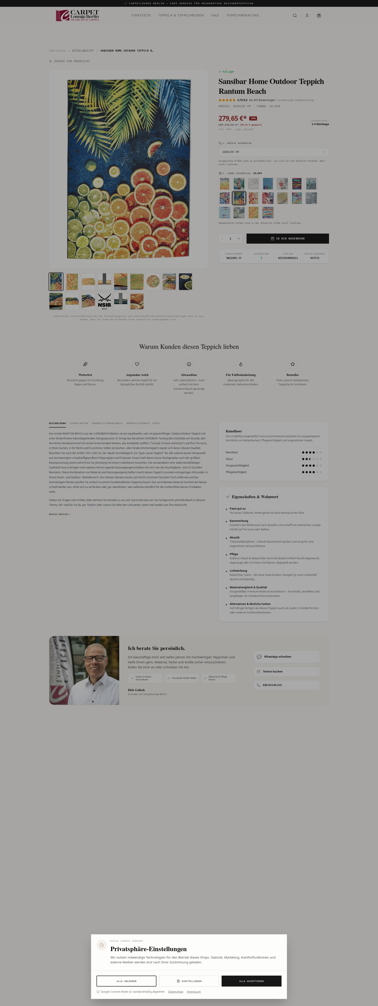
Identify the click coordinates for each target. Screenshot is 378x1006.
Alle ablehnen (126, 981)
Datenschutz (175, 992)
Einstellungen (192, 981)
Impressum (194, 992)
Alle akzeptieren (251, 981)
